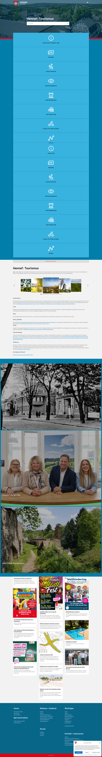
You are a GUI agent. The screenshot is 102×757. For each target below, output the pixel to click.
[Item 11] (52, 294)
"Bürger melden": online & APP (46, 716)
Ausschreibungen (43, 721)
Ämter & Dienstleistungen (45, 714)
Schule (66, 711)
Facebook (42, 732)
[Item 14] (56, 294)
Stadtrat (41, 713)
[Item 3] (43, 294)
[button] (99, 742)
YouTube (42, 735)
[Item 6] (46, 294)
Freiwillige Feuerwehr (69, 726)
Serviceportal (16, 713)
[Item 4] (44, 294)
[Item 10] (51, 294)
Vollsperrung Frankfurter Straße (49, 666)
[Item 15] (57, 294)
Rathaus (42, 711)
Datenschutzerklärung (69, 743)
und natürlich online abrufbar (23, 349)
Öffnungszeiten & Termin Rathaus (72, 738)
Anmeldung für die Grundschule (22, 578)
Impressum (67, 741)
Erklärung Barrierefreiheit (19, 721)
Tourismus (67, 719)
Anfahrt (66, 737)
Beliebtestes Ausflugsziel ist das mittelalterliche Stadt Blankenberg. (38, 329)
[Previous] (14, 285)
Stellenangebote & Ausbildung (46, 718)
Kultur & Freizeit (68, 718)
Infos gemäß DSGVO (69, 745)
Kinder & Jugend (68, 714)
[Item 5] (45, 294)
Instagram (42, 733)
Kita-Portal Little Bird (69, 716)
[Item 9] (50, 294)
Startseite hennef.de (18, 711)
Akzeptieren (78, 752)
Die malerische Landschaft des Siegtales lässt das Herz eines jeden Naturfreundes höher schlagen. (34, 322)
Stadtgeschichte (68, 721)
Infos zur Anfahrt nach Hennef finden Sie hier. (23, 354)
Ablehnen (87, 752)
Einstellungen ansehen (96, 752)
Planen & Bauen (17, 714)
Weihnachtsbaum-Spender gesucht (49, 623)
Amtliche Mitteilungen (44, 719)
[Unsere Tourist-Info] (51, 505)
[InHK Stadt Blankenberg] (51, 572)
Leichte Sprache (17, 722)
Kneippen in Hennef (71, 641)
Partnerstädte (68, 722)
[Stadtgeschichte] (51, 429)
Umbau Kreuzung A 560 (46, 654)
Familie (66, 713)
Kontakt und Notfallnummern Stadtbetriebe (74, 740)
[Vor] (87, 285)
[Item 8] (49, 294)
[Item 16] (58, 294)
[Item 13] (55, 294)
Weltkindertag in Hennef (72, 612)
